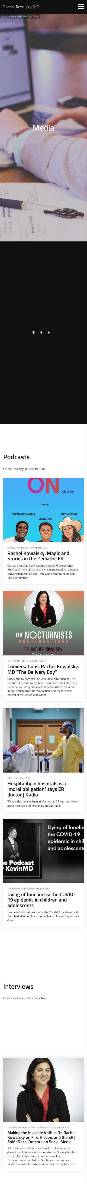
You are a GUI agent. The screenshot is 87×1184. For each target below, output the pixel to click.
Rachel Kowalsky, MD (21, 6)
